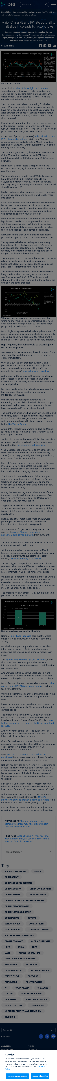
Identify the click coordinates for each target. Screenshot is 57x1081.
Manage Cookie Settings (17, 1076)
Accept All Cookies (40, 1076)
